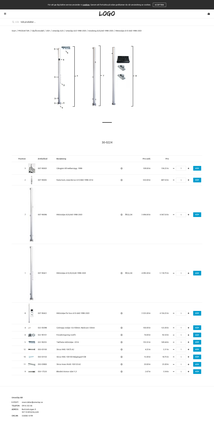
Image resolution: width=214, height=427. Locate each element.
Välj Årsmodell (37, 31)
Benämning (61, 159)
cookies (86, 5)
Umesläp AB (17, 397)
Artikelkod (42, 159)
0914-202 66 (27, 406)
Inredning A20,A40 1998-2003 (100, 31)
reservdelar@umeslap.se (32, 402)
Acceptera (159, 5)
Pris (167, 159)
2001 (48, 31)
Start (14, 31)
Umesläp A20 (57, 31)
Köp (197, 168)
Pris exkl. (147, 159)
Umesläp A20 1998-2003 (76, 31)
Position (22, 159)
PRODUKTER (23, 31)
